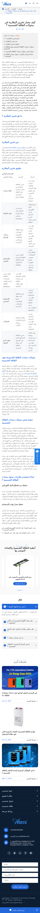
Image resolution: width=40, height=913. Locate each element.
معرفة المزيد (32, 701)
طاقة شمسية (7, 806)
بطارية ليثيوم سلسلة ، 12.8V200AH (20, 579)
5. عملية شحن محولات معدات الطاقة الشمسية (19, 51)
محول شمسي (7, 801)
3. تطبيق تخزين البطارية (11, 44)
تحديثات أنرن (20, 662)
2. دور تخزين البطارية (10, 41)
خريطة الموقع (18, 902)
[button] (17, 590)
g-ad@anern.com (24, 836)
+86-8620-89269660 (16, 830)
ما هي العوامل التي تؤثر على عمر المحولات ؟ (16, 533)
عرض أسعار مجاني (17, 910)
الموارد (14, 9)
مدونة (20, 9)
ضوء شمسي (7, 791)
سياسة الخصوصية (7, 902)
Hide (17, 35)
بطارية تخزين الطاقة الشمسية (15, 147)
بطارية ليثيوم (7, 796)
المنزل (7, 9)
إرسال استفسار (20, 583)
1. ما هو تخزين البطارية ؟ (12, 38)
